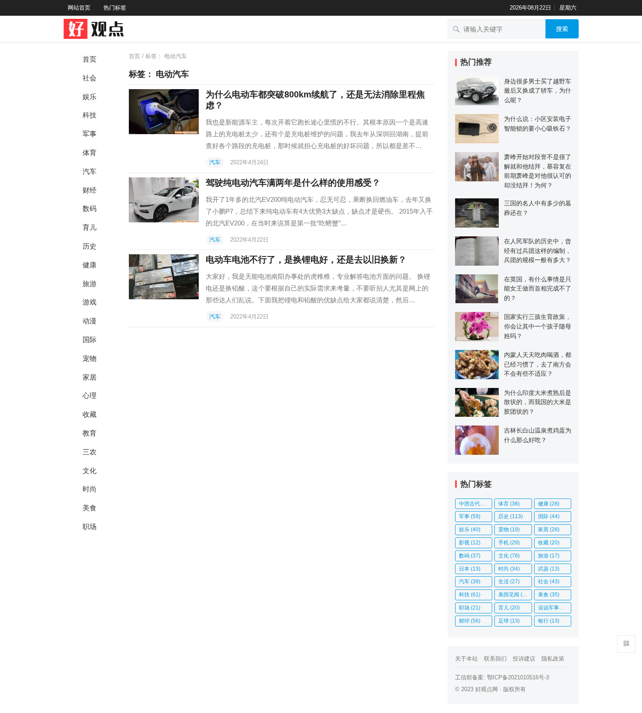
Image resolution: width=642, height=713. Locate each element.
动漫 (90, 321)
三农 (90, 452)
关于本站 (466, 658)
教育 (90, 433)
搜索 (562, 28)
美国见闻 (514, 595)
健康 (90, 265)
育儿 (90, 227)
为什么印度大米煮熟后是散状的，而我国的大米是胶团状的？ (537, 402)
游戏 (90, 302)
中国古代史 (475, 504)
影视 (469, 543)
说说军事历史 (554, 608)
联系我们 (495, 658)
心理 (90, 395)
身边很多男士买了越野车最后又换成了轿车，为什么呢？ (537, 91)
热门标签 (115, 7)
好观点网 (486, 689)
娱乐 (90, 96)
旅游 (90, 283)
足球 (509, 621)
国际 (90, 339)
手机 (509, 543)
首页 (90, 59)
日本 (469, 569)
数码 (90, 208)
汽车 (90, 171)
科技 (90, 115)
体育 (90, 152)
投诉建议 (524, 658)
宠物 (90, 358)
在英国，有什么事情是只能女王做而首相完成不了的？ (537, 288)
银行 (548, 621)
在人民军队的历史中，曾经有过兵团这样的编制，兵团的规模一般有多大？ (537, 250)
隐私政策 (553, 658)
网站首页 (79, 7)
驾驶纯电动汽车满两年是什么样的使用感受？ (293, 182)
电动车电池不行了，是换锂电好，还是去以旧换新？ (306, 259)
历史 (90, 246)
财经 (90, 190)
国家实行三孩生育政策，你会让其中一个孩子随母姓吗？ (537, 326)
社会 (90, 78)
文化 (90, 470)
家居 (90, 377)
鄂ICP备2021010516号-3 (518, 677)
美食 (90, 508)
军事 (90, 134)
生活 (509, 581)
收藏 (90, 414)
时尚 (90, 489)
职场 (90, 526)
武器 (548, 569)
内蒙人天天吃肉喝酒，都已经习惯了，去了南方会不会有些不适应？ (537, 364)
